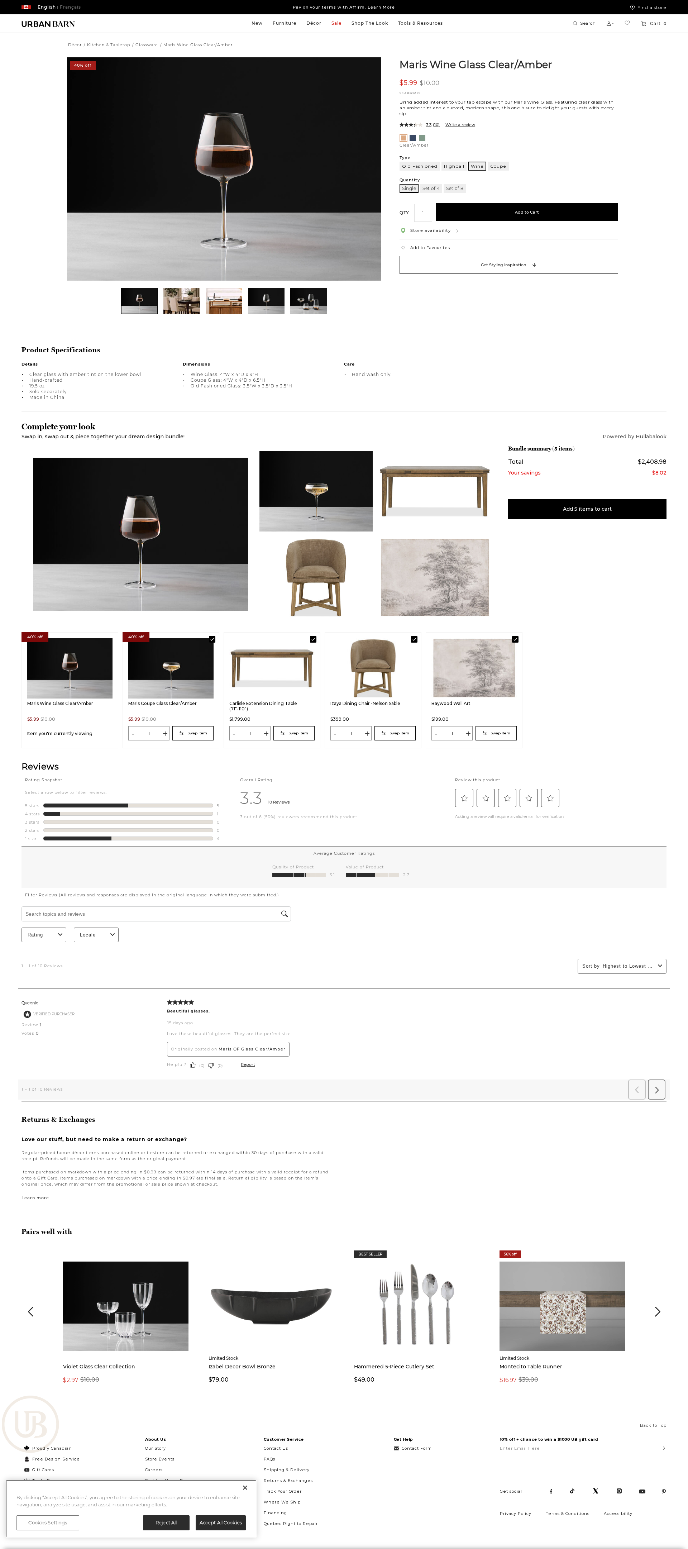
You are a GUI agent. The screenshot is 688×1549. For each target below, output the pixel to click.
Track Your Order (283, 1491)
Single (409, 188)
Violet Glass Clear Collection (99, 1366)
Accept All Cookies (221, 1522)
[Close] (245, 1488)
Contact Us (276, 1448)
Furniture (284, 23)
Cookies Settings (47, 1522)
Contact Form (417, 1448)
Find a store (651, 7)
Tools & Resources (420, 23)
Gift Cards (43, 1469)
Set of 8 (454, 188)
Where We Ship (282, 1502)
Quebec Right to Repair (291, 1523)
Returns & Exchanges (288, 1480)
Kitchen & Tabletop (108, 44)
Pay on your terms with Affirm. (344, 7)
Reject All (166, 1522)
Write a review (460, 124)
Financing (275, 1512)
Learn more (35, 1197)
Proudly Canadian (52, 1448)
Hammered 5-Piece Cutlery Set (394, 1366)
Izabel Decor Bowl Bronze (242, 1366)
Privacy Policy (515, 1513)
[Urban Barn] (30, 1425)
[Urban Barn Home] (48, 23)
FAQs (269, 1459)
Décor (313, 23)
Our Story (155, 1448)
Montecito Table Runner (531, 1366)
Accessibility (618, 1513)
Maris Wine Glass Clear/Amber (476, 64)
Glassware (146, 44)
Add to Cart (527, 212)
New (257, 23)
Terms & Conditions (567, 1513)
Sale (336, 23)
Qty (404, 212)
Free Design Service (52, 1459)
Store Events (160, 1459)
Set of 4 (431, 188)
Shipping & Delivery (287, 1469)
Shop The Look (370, 23)
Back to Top (653, 1425)
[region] (131, 1509)
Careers (154, 1469)
